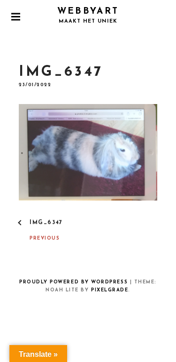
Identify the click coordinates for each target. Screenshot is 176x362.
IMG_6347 (46, 222)
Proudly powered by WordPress (73, 282)
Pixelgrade (109, 290)
